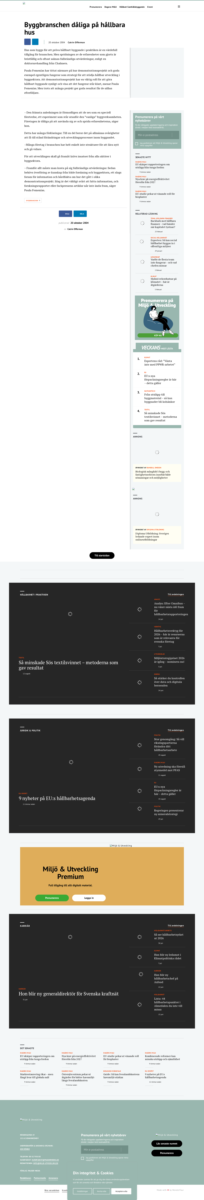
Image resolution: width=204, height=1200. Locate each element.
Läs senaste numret (166, 1143)
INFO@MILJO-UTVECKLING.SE (45, 1163)
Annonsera (53, 1178)
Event (150, 7)
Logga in (89, 897)
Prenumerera (96, 7)
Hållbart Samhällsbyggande (132, 7)
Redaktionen (25, 1178)
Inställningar (82, 1191)
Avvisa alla (101, 1191)
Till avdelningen (176, 594)
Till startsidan (102, 555)
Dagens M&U (110, 7)
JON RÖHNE (25, 1149)
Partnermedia (40, 1178)
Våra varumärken (51, 1190)
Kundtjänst (67, 1190)
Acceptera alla (121, 1191)
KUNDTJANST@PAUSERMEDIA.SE (45, 1160)
